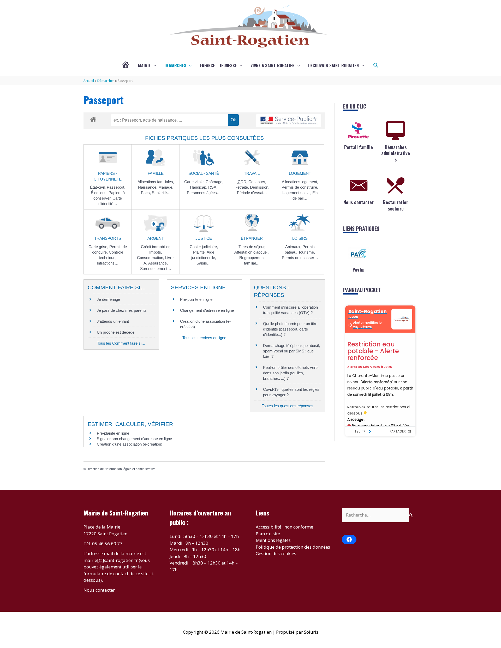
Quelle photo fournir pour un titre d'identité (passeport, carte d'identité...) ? (290, 329)
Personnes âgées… (204, 192)
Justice (203, 238)
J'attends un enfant (113, 321)
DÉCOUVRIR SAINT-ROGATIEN (333, 65)
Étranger (252, 238)
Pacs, (146, 192)
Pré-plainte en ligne (196, 299)
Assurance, (158, 263)
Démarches (175, 65)
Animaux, (293, 246)
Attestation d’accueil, (251, 252)
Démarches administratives (395, 153)
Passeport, (116, 187)
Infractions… (107, 263)
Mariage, (165, 187)
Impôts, (155, 252)
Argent (155, 238)
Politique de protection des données (293, 547)
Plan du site (268, 534)
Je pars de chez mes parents (122, 310)
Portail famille (358, 147)
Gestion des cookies (276, 553)
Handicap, (199, 187)
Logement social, (297, 192)
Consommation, (151, 257)
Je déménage (108, 299)
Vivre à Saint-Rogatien (272, 65)
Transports (107, 238)
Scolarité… (161, 192)
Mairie (144, 65)
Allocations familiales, (156, 181)
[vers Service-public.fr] (288, 120)
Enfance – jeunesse (218, 65)
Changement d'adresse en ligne (207, 310)
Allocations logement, (300, 181)
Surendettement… (155, 268)
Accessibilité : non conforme (284, 527)
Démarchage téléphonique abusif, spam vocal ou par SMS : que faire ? (291, 351)
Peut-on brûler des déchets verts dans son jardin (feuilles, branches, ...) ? (291, 373)
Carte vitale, (195, 181)
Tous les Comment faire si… (121, 343)
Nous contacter (358, 202)
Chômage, (214, 181)
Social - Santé (203, 173)
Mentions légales (273, 540)
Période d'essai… (252, 192)
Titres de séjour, (251, 246)
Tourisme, (306, 252)
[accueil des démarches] (93, 118)
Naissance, (148, 187)
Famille (156, 173)
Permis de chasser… (300, 257)
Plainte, (200, 252)
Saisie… (203, 263)
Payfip (359, 269)
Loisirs (300, 238)
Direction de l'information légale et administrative (121, 469)
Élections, (100, 192)
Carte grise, (98, 246)
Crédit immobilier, (155, 246)
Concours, (257, 181)
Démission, (259, 187)
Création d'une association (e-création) (129, 444)
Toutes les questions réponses (287, 406)
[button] (376, 65)
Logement (300, 173)
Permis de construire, (300, 187)
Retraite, (242, 187)
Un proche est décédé (115, 332)
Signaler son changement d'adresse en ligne (134, 438)
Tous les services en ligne (204, 337)
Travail (252, 173)
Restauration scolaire (396, 205)
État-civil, (98, 187)
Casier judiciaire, (204, 246)
